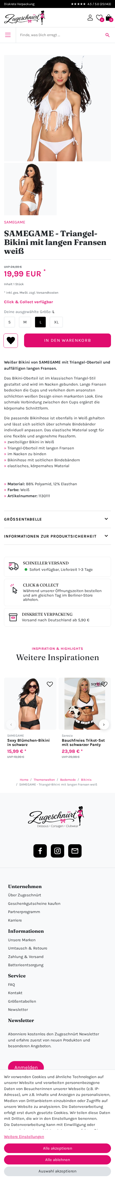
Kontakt (15, 992)
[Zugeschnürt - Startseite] (24, 17)
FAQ (11, 984)
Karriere (15, 920)
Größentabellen (22, 1001)
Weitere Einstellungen (24, 1136)
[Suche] (107, 35)
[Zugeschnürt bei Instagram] (57, 851)
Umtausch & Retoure (27, 948)
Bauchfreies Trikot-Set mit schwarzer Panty (83, 742)
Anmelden (26, 1067)
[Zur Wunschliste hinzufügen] (50, 684)
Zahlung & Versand (26, 956)
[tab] (57, 519)
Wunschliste (10, 341)
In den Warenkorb (67, 340)
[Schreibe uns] (75, 851)
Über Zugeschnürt (24, 895)
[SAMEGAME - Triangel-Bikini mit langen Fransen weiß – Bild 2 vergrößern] (30, 189)
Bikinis (86, 780)
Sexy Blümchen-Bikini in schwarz (28, 742)
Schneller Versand (46, 562)
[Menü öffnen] (8, 35)
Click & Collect (41, 585)
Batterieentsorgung (25, 965)
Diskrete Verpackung (47, 614)
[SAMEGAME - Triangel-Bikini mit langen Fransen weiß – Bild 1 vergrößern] (57, 108)
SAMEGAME (14, 222)
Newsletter (18, 1009)
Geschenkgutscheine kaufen (34, 903)
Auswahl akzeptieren (57, 1171)
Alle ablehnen (57, 1159)
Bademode (68, 780)
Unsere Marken (22, 940)
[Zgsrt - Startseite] (57, 817)
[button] (90, 17)
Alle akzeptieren (57, 1148)
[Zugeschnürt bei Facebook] (40, 851)
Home (24, 780)
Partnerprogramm (24, 911)
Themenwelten (44, 780)
